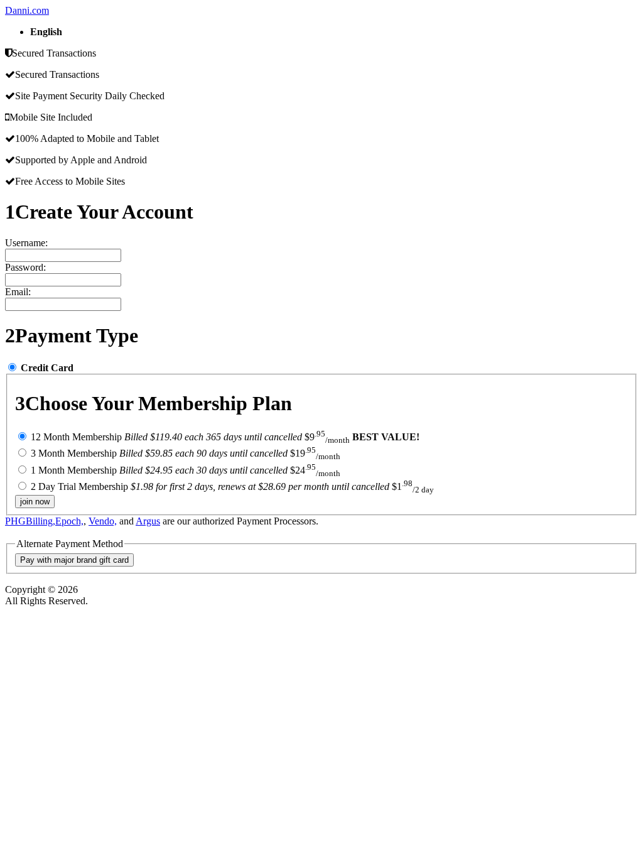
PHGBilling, (30, 521)
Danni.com (27, 10)
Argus (148, 521)
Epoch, (69, 521)
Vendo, (103, 521)
